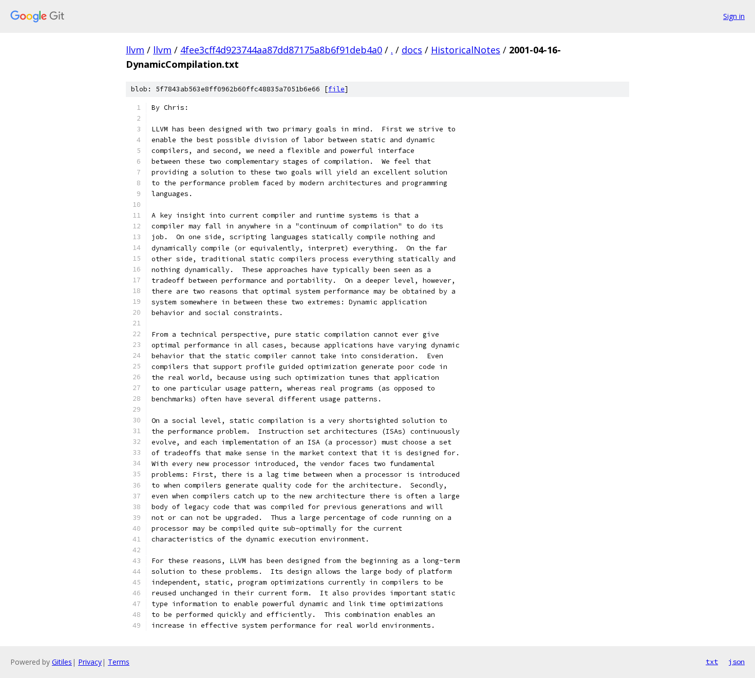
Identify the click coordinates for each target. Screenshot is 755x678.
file (336, 89)
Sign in (734, 16)
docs (412, 50)
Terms (118, 662)
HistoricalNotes (465, 50)
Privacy (90, 662)
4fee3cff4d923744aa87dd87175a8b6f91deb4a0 (281, 50)
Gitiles (62, 662)
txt (712, 661)
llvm (135, 50)
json (736, 661)
